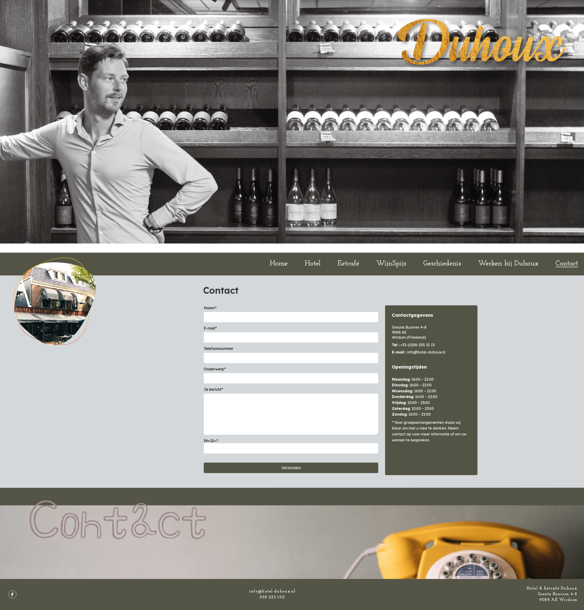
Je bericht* (213, 389)
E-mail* (210, 328)
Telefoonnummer (218, 348)
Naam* (210, 308)
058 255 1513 (272, 597)
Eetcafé (348, 263)
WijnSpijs (391, 263)
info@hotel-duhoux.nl (426, 352)
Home (279, 263)
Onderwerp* (215, 369)
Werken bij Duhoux (508, 263)
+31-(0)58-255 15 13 (417, 345)
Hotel (313, 263)
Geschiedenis (442, 263)
